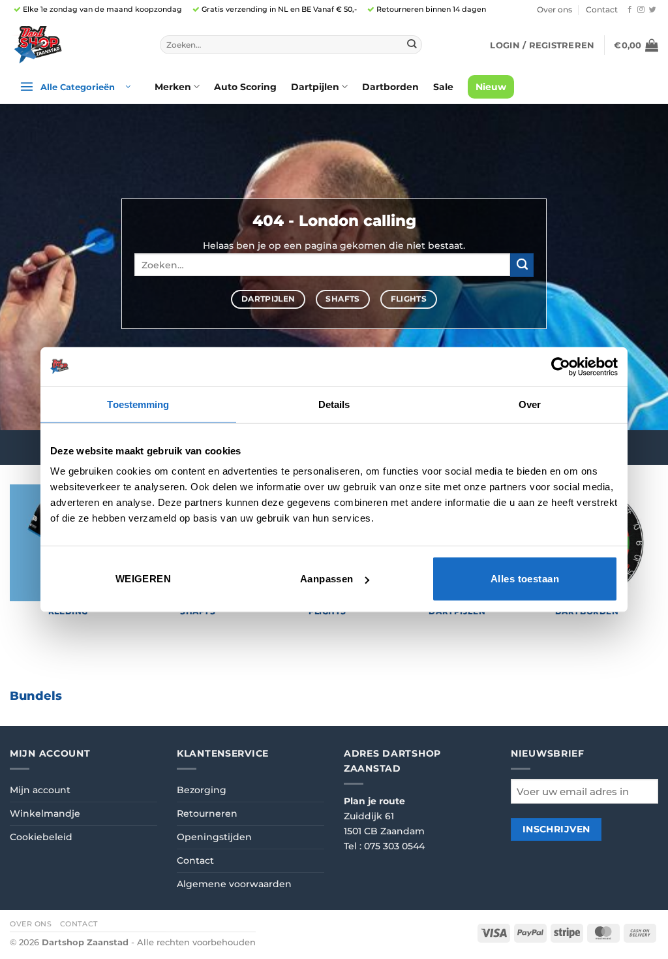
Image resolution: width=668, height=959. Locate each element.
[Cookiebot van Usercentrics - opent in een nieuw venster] (561, 366)
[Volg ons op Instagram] (641, 10)
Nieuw (491, 87)
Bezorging (201, 790)
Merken (173, 87)
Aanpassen (327, 578)
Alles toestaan (525, 578)
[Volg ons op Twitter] (652, 10)
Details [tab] (334, 403)
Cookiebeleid (41, 837)
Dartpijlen (315, 87)
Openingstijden (214, 837)
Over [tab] (530, 403)
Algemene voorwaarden (234, 884)
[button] (542, 45)
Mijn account (40, 790)
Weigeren (143, 578)
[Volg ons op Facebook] (629, 10)
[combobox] (291, 45)
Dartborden (390, 87)
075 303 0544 (394, 846)
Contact (602, 9)
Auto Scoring (245, 87)
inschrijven (556, 829)
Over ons (554, 9)
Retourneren (207, 813)
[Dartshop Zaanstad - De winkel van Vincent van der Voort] (75, 45)
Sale (443, 87)
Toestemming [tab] (138, 403)
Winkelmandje (45, 813)
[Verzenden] (412, 45)
